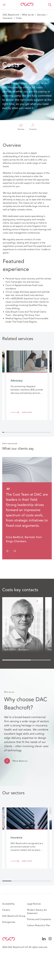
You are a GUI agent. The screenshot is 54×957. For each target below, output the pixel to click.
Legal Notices (34, 904)
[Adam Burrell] (39, 601)
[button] (50, 5)
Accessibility (8, 904)
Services (41, 14)
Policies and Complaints (39, 919)
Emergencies (8, 922)
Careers (6, 910)
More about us (20, 761)
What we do (28, 14)
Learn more (27, 412)
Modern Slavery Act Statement (37, 911)
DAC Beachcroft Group (13, 916)
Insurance (8, 18)
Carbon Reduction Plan (38, 925)
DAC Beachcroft (11, 14)
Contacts (33, 129)
